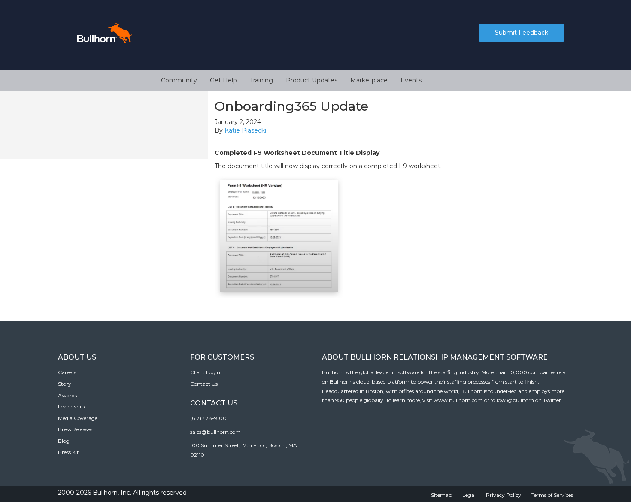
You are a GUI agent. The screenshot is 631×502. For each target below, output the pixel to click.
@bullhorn (520, 400)
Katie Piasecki (245, 130)
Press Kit (68, 452)
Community (179, 80)
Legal (469, 495)
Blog (64, 441)
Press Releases (75, 429)
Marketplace (369, 80)
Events (411, 80)
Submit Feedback (521, 32)
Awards (67, 395)
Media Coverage (77, 418)
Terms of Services (552, 495)
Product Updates (311, 80)
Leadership (71, 406)
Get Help (223, 80)
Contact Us (204, 384)
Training (261, 80)
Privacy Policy (503, 495)
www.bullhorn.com (458, 400)
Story (64, 384)
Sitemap (441, 495)
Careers (67, 372)
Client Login (205, 372)
